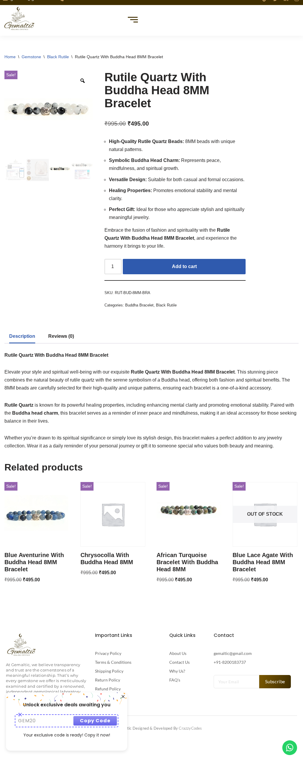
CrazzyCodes (190, 728)
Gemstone (31, 56)
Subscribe (275, 681)
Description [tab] (22, 336)
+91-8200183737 (230, 662)
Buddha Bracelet (139, 305)
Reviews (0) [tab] (61, 336)
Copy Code (95, 720)
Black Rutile (58, 56)
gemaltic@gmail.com (233, 653)
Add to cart (184, 266)
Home (10, 56)
